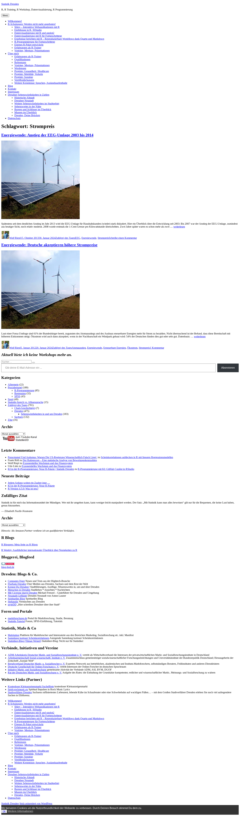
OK (4, 811)
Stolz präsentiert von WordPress (35, 803)
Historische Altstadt (24, 97)
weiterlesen (179, 226)
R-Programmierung (24, 390)
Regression (20, 393)
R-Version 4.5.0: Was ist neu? (23, 488)
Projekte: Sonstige (23, 77)
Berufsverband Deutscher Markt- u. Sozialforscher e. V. (36, 663)
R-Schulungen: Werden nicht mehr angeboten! (32, 24)
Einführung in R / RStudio (28, 30)
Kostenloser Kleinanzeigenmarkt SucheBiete (31, 686)
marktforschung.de (17, 618)
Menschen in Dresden (19, 589)
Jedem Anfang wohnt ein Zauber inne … (29, 482)
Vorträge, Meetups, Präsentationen (32, 50)
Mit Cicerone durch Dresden (22, 592)
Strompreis (103, 238)
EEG (77, 238)
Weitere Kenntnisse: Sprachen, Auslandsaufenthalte (40, 83)
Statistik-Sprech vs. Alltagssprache (25, 402)
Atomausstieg (79, 347)
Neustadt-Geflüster (17, 595)
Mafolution (13, 635)
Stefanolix (13, 601)
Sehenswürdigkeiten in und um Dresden (41, 414)
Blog (10, 86)
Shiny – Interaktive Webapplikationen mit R (37, 27)
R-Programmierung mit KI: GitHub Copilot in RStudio (106, 469)
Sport (10, 399)
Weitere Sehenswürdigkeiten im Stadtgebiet (36, 103)
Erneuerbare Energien (114, 347)
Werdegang (20, 68)
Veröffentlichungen (24, 80)
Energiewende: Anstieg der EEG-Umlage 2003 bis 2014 (47, 135)
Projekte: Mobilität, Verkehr (28, 74)
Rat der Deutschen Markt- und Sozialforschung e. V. (35, 672)
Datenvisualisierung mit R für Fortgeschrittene (38, 35)
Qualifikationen (22, 59)
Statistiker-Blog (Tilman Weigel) (24, 641)
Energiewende (88, 238)
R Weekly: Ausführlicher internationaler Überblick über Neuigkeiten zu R (39, 550)
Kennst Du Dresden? (19, 587)
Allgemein (13, 384)
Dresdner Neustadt (24, 100)
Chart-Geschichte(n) (24, 408)
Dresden (18, 411)
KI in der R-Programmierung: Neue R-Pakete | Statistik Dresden (41, 469)
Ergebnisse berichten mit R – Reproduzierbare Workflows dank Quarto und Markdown (59, 38)
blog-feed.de (7, 567)
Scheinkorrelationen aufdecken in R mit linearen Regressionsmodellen (137, 457)
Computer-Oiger (16, 581)
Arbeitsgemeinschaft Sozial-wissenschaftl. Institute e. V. (36, 657)
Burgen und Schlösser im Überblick (32, 109)
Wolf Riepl (15, 238)
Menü (5, 15)
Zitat (10, 419)
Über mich (13, 53)
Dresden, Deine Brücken (27, 115)
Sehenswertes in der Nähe (27, 106)
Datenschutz (14, 118)
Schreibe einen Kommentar (123, 238)
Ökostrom (132, 347)
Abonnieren (228, 367)
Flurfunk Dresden (17, 584)
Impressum (13, 91)
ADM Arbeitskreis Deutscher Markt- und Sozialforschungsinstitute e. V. (45, 655)
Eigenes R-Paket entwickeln (28, 44)
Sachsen (18, 417)
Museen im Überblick (25, 112)
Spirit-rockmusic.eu (18, 689)
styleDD (12, 604)
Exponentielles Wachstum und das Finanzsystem (48, 463)
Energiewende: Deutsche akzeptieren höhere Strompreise (49, 245)
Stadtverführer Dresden (20, 692)
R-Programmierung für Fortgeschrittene (34, 41)
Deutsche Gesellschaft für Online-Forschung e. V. (33, 666)
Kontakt (12, 88)
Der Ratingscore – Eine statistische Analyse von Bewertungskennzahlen (60, 460)
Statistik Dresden (10, 4)
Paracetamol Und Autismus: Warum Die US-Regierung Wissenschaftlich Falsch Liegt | (52, 457)
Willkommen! (15, 21)
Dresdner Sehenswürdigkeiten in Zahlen (28, 94)
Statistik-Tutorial (16, 621)
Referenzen (20, 62)
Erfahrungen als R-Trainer (27, 47)
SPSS (17, 396)
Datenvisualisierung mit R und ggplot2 (34, 33)
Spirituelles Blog (16, 598)
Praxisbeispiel (15, 387)
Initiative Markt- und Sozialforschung (27, 669)
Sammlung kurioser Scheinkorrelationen (28, 638)
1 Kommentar (157, 347)
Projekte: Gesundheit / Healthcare (31, 71)
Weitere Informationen (20, 811)
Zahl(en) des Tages (65, 238)
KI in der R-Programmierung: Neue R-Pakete (31, 485)
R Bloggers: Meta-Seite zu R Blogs (19, 544)
